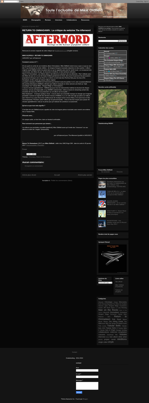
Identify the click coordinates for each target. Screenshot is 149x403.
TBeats (105, 321)
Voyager (118, 330)
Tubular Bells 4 (112, 328)
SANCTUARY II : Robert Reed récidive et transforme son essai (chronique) (116, 212)
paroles (100, 339)
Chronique (32, 157)
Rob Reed (116, 319)
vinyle (111, 342)
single (100, 342)
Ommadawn (114, 312)
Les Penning (122, 307)
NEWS (25, 20)
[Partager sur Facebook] (33, 154)
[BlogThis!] (29, 154)
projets (106, 339)
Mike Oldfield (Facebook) (119, 285)
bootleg (124, 330)
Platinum (101, 316)
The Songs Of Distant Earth (118, 323)
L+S (116, 307)
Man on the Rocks (108, 310)
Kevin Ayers (111, 307)
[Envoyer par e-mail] (27, 154)
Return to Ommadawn (43, 157)
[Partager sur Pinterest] (35, 154)
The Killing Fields (116, 322)
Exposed (109, 304)
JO (105, 308)
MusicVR (106, 312)
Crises (116, 302)
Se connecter (105, 172)
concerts (101, 335)
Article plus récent (29, 175)
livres (107, 337)
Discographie (36, 20)
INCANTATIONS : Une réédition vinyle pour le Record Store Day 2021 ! (116, 222)
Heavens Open (103, 306)
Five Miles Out (117, 304)
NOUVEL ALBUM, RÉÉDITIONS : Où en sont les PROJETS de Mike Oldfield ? (116, 202)
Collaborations (72, 20)
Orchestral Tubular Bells (118, 314)
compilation (122, 332)
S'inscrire (120, 172)
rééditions (122, 339)
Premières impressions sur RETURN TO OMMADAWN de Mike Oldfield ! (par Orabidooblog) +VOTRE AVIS (116, 184)
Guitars (124, 304)
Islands (100, 307)
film (116, 334)
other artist (122, 337)
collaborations (103, 332)
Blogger (85, 399)
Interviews (58, 20)
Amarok (100, 302)
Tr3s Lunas (102, 326)
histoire (123, 334)
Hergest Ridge (114, 306)
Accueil (57, 175)
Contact (74, 352)
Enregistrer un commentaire (34, 166)
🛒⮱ (116, 53)
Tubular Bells (114, 325)
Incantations (123, 306)
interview (101, 337)
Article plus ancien (85, 175)
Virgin (113, 330)
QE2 (109, 316)
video (105, 342)
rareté (113, 339)
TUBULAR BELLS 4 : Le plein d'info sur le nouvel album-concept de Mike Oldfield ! (116, 193)
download (110, 334)
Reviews (48, 20)
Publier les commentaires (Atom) (61, 180)
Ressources (85, 20)
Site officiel (118, 281)
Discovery (123, 302)
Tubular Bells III (105, 330)
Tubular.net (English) (119, 290)
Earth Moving (102, 304)
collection (113, 332)
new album (113, 337)
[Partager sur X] (31, 154)
